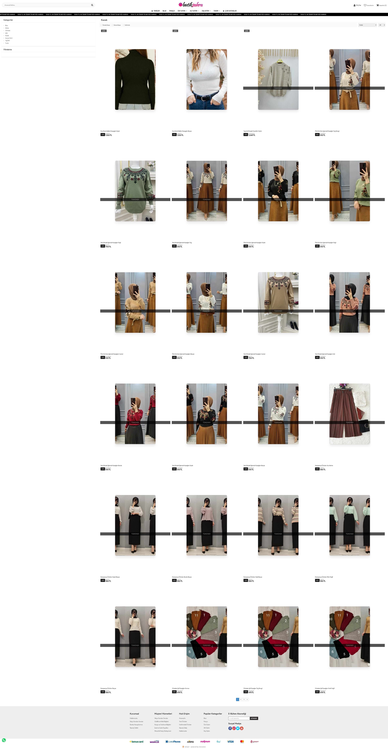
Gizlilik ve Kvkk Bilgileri (161, 721)
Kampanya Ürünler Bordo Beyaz (182, 577)
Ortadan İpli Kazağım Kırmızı (180, 688)
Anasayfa (182, 718)
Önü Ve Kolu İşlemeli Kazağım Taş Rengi (327, 131)
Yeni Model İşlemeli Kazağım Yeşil (111, 243)
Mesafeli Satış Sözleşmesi (162, 731)
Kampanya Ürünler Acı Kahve (324, 465)
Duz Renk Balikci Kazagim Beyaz (182, 131)
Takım (216, 11)
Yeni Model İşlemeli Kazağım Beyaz (254, 465)
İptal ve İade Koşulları (161, 728)
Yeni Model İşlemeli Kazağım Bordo (111, 465)
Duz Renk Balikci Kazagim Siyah (110, 131)
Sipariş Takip (183, 728)
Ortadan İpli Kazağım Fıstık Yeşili (324, 688)
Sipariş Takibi (134, 728)
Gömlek (7, 30)
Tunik (7, 43)
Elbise (7, 28)
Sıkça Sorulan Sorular (136, 721)
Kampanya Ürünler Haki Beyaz (253, 577)
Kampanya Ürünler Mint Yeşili (324, 577)
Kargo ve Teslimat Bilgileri (162, 725)
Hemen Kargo (117, 25)
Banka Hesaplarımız (136, 725)
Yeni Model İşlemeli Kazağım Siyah (182, 465)
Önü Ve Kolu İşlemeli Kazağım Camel (112, 354)
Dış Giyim (205, 11)
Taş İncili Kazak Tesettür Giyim (253, 131)
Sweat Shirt (8, 38)
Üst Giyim (181, 11)
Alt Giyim (193, 11)
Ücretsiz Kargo (106, 25)
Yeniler (156, 11)
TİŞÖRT (7, 41)
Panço (172, 11)
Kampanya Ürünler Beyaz (108, 688)
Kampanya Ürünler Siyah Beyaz (110, 577)
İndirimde (127, 25)
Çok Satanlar (231, 11)
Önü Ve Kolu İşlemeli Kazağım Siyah (254, 243)
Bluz (164, 11)
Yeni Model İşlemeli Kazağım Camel (254, 354)
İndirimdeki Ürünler (185, 725)
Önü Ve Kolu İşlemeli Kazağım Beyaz (183, 354)
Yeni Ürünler (183, 721)
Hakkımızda (133, 718)
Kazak (7, 35)
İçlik (6, 33)
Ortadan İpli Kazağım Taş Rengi (253, 688)
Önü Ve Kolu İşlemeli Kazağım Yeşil (325, 243)
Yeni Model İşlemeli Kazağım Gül (325, 354)
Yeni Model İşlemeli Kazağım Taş (182, 243)
